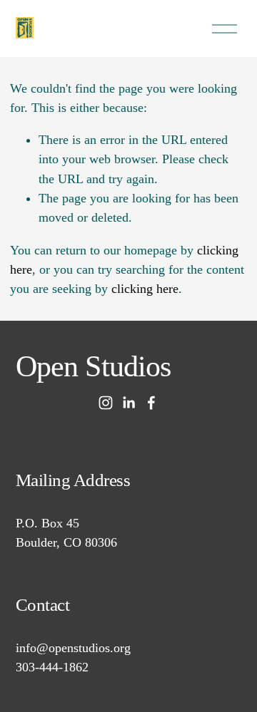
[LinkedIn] (128, 403)
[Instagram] (106, 403)
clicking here (144, 289)
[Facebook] (151, 403)
